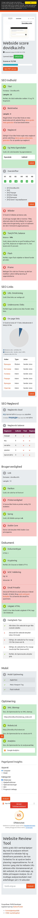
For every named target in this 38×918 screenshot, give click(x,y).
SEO (4, 787)
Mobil (5, 773)
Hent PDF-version (10, 69)
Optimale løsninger (10, 785)
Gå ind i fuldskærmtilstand (19, 805)
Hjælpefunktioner (9, 782)
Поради (7, 378)
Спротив (7, 388)
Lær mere (25, 8)
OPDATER (18, 57)
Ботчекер (7, 369)
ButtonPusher (18, 907)
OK (30, 2)
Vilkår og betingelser (12, 913)
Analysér (6, 799)
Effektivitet (7, 780)
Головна (7, 374)
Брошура (7, 364)
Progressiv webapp (10, 789)
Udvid (32, 163)
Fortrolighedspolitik (12, 910)
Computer (6, 771)
